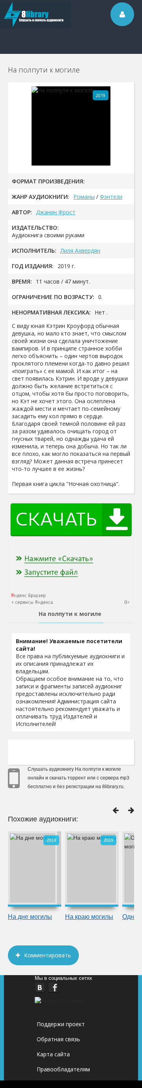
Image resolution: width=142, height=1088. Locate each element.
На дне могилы (30, 916)
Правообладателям (63, 1069)
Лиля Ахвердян (80, 250)
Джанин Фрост (55, 212)
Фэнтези (111, 196)
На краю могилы (89, 916)
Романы (84, 196)
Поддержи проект (61, 1024)
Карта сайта (53, 1054)
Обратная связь (58, 1039)
